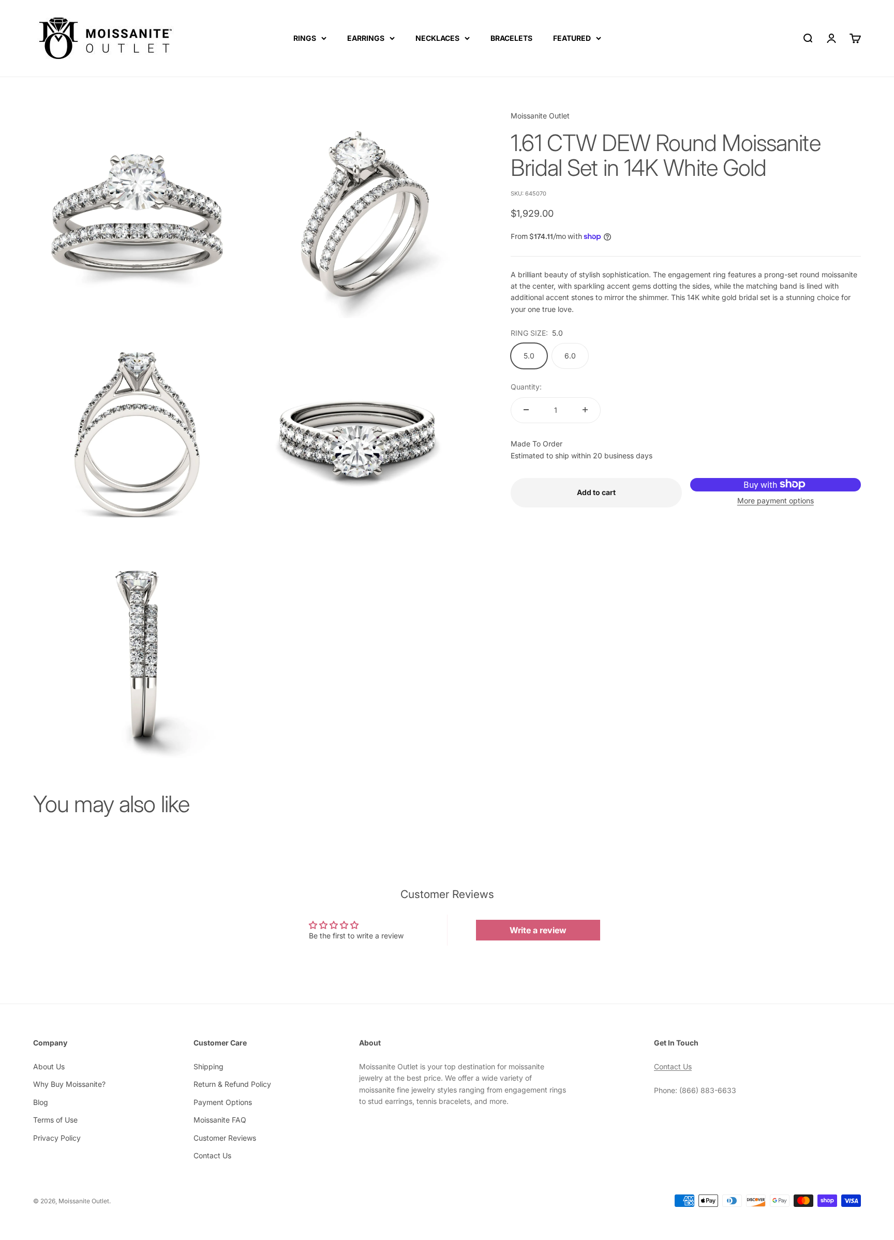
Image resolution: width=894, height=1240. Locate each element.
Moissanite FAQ (219, 1119)
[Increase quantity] (585, 409)
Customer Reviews (224, 1137)
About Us (49, 1066)
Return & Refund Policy (232, 1084)
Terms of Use (55, 1119)
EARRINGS (365, 38)
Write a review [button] (538, 930)
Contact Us (212, 1155)
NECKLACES (437, 38)
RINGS (304, 38)
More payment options (775, 500)
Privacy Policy (57, 1137)
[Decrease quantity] (526, 409)
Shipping (208, 1066)
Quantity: (526, 386)
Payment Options (222, 1102)
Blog (40, 1102)
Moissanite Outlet (540, 115)
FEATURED (572, 38)
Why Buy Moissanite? (69, 1084)
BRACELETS (511, 38)
